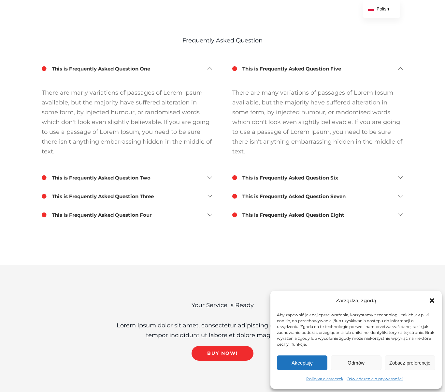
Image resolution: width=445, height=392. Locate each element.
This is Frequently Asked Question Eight (292, 215)
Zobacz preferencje (409, 363)
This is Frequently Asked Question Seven (293, 196)
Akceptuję (302, 363)
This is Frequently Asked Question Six (289, 178)
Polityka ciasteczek (324, 378)
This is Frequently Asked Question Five (291, 69)
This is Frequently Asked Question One (100, 69)
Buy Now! (222, 353)
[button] (432, 300)
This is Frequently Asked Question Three (102, 196)
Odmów (356, 363)
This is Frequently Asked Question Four (100, 215)
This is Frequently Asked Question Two (100, 178)
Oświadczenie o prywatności (375, 378)
